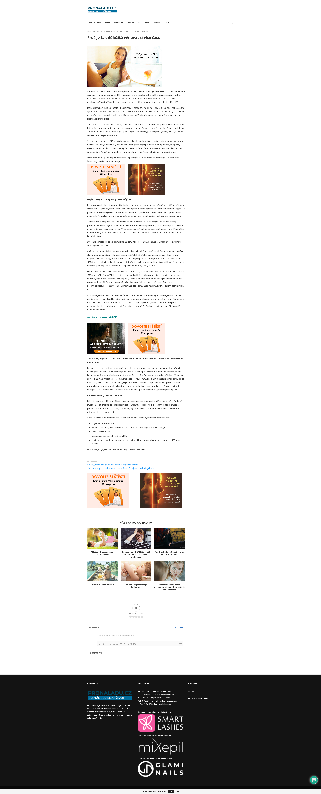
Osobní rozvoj (95, 23)
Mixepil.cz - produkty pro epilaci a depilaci (154, 736)
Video (166, 23)
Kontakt (191, 691)
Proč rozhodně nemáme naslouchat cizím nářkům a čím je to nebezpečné (169, 587)
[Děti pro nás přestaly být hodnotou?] (136, 571)
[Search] (232, 23)
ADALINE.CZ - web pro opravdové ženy (154, 698)
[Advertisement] (188, 9)
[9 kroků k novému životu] (102, 571)
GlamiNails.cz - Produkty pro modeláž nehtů (156, 758)
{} (131, 644)
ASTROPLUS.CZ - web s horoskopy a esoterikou (157, 701)
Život (107, 23)
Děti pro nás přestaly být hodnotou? (136, 585)
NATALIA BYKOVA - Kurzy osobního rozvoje (156, 704)
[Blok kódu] (124, 643)
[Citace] (121, 643)
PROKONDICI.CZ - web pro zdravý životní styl (156, 694)
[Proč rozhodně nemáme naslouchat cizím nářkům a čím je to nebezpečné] (169, 571)
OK (171, 791)
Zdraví (147, 23)
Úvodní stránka (93, 31)
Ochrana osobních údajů (198, 698)
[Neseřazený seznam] (117, 643)
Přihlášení (178, 627)
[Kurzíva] (103, 643)
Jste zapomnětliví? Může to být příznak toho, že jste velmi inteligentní (136, 554)
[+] (134, 644)
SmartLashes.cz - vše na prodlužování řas (155, 712)
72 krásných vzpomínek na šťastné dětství (103, 553)
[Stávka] (110, 643)
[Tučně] (100, 643)
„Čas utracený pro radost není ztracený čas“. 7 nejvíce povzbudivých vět (120, 468)
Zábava (157, 23)
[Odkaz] (128, 643)
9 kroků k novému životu (103, 584)
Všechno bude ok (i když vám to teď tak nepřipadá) (169, 553)
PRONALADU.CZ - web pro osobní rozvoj (154, 691)
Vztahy (131, 23)
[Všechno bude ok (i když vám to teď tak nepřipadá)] (169, 538)
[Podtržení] (107, 643)
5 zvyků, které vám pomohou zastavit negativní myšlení (113, 464)
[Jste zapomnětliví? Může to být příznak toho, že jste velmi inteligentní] (136, 538)
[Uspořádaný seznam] (114, 643)
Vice (177, 791)
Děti (139, 23)
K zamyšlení (119, 23)
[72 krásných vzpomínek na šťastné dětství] (102, 538)
